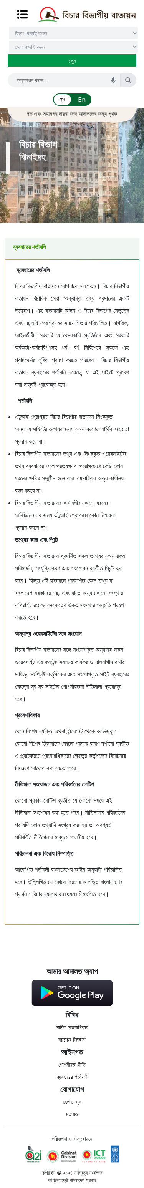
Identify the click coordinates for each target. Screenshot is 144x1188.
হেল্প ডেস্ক (72, 1101)
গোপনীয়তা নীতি (72, 1064)
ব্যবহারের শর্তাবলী (72, 1076)
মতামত (72, 1114)
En (82, 99)
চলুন (72, 60)
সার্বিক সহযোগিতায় (72, 1027)
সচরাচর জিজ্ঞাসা (72, 1039)
